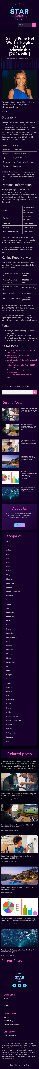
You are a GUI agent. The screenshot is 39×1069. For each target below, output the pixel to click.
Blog (8, 575)
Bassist (8, 567)
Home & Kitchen (12, 716)
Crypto (8, 621)
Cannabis (9, 596)
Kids (7, 741)
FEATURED (10, 650)
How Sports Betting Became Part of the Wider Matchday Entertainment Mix (28, 427)
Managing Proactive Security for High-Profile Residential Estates (28, 457)
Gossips (9, 691)
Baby (8, 562)
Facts (8, 641)
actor (8, 542)
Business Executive (13, 591)
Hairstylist (10, 700)
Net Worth (27, 386)
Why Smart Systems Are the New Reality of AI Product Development (28, 489)
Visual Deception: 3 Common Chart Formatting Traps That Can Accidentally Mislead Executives (29, 475)
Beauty (9, 571)
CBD (7, 608)
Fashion (9, 646)
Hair (7, 695)
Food (8, 666)
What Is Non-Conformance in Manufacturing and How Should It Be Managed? (29, 410)
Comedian (10, 612)
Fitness (8, 658)
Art (7, 554)
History (9, 708)
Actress (9, 546)
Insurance (9, 737)
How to (9, 725)
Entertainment (11, 637)
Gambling (9, 679)
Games (8, 683)
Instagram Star (11, 733)
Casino (8, 604)
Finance (9, 654)
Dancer (8, 625)
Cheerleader (9, 386)
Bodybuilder (10, 583)
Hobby (8, 712)
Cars (7, 600)
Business (9, 587)
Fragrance (9, 670)
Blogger (9, 579)
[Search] (34, 25)
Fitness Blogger (11, 662)
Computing (10, 616)
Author (9, 558)
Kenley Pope (18, 386)
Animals (9, 550)
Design (8, 629)
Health (8, 704)
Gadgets (9, 675)
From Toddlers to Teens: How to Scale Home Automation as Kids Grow (28, 441)
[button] (8, 24)
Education (10, 633)
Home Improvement (13, 720)
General (9, 687)
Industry (9, 729)
